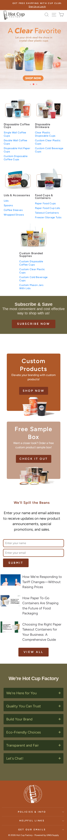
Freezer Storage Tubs (48, 217)
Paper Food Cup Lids (47, 208)
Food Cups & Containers (44, 196)
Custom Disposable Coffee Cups (16, 158)
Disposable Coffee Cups (17, 125)
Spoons (8, 205)
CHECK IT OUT (33, 458)
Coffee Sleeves (13, 210)
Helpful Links (32, 820)
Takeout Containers (47, 212)
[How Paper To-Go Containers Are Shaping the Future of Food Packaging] (11, 600)
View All (33, 652)
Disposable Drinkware (42, 125)
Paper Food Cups (45, 203)
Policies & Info (32, 811)
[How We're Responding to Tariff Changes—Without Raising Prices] (11, 580)
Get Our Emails (32, 829)
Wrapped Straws (14, 214)
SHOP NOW (33, 390)
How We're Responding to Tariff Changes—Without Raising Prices (42, 582)
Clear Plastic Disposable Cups (45, 134)
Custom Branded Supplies (31, 254)
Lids (6, 200)
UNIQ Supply (52, 835)
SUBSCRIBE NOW (33, 323)
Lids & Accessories (17, 195)
